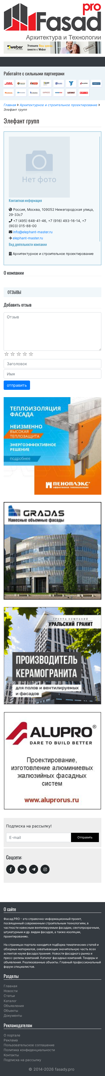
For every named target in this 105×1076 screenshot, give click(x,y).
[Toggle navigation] (10, 62)
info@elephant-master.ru (32, 232)
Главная (10, 105)
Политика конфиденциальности (29, 1050)
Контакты (11, 1055)
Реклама (11, 1040)
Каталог (10, 1001)
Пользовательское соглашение (29, 1045)
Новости (11, 991)
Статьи (9, 996)
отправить (17, 385)
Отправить (85, 837)
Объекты (11, 1011)
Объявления (14, 1006)
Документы (13, 1015)
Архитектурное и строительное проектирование (58, 105)
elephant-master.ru (28, 238)
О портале (12, 1035)
